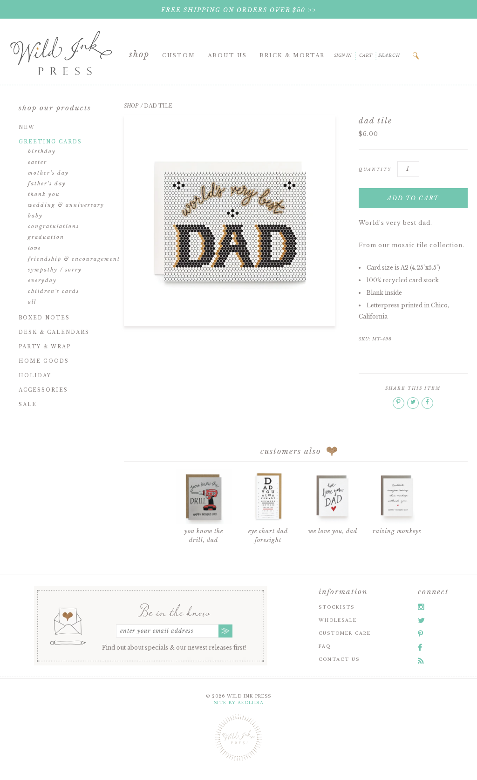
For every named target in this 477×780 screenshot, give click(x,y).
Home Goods (44, 361)
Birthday (42, 151)
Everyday (42, 280)
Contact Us (339, 659)
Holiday (35, 376)
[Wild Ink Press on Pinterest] (420, 634)
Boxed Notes (44, 318)
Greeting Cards (50, 142)
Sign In (343, 55)
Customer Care (345, 633)
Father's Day (47, 183)
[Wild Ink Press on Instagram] (421, 606)
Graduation (46, 237)
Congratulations (53, 226)
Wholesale (338, 620)
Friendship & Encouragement (74, 259)
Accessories (43, 390)
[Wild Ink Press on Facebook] (420, 647)
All (32, 301)
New (27, 127)
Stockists (336, 607)
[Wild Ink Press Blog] (421, 661)
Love (34, 248)
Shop (139, 54)
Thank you (44, 194)
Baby (35, 215)
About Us (227, 55)
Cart (365, 55)
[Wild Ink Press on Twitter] (421, 620)
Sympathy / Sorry (55, 269)
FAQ (325, 646)
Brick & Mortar (292, 55)
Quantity (375, 169)
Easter (37, 162)
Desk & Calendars (54, 332)
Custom (178, 55)
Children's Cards (53, 291)
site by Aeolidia (239, 702)
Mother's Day (48, 173)
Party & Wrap (45, 347)
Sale (28, 404)
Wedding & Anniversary (66, 205)
